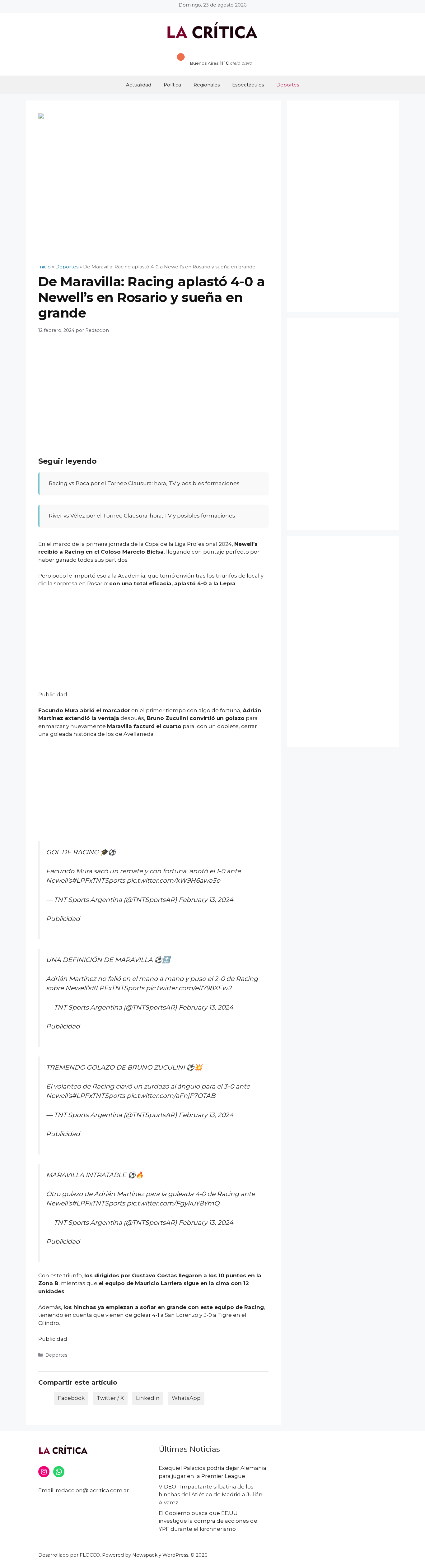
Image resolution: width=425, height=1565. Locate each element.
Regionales (207, 85)
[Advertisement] (153, 388)
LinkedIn (148, 1398)
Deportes (287, 85)
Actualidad (138, 85)
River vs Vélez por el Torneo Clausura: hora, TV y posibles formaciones (142, 516)
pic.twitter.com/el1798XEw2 (188, 988)
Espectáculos (248, 85)
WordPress (175, 1555)
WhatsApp (186, 1398)
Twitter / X (110, 1398)
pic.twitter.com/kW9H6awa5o (173, 880)
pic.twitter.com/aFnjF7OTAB (171, 1095)
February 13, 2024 (206, 899)
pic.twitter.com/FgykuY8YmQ (173, 1203)
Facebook (71, 1398)
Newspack (144, 1555)
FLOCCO (90, 1555)
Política (172, 85)
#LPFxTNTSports (98, 880)
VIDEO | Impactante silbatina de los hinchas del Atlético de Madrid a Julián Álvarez (211, 1495)
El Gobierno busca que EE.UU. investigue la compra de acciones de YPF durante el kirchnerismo (208, 1521)
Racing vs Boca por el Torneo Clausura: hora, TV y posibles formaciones (144, 483)
